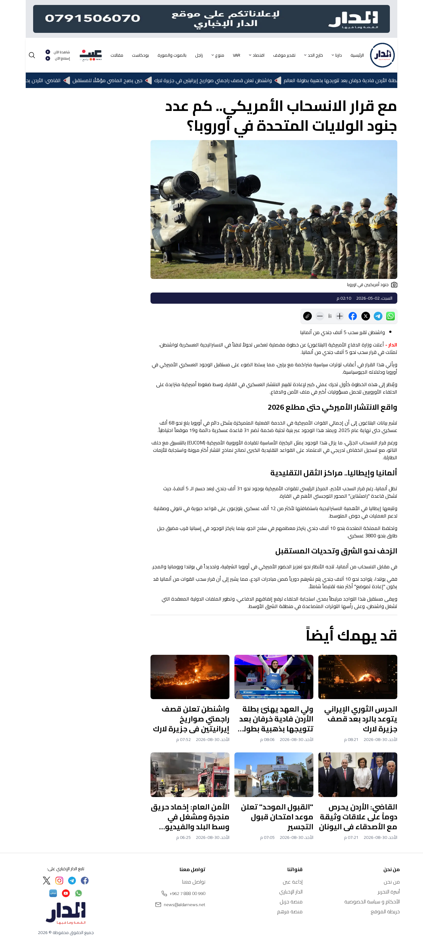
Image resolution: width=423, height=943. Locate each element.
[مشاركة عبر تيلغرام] (378, 316)
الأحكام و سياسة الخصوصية (372, 901)
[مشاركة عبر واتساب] (390, 316)
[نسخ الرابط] (307, 316)
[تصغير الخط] (320, 316)
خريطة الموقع (385, 911)
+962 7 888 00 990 (187, 893)
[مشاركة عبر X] (365, 316)
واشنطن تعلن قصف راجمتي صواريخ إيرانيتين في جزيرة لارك (231, 80)
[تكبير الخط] (339, 316)
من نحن (392, 881)
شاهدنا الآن (62, 52)
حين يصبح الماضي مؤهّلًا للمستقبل (125, 80)
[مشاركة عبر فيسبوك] (353, 316)
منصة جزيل (291, 901)
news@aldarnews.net (184, 904)
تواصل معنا (193, 881)
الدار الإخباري (291, 891)
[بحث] (32, 55)
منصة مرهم (290, 911)
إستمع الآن (62, 58)
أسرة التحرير (389, 891)
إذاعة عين (293, 881)
